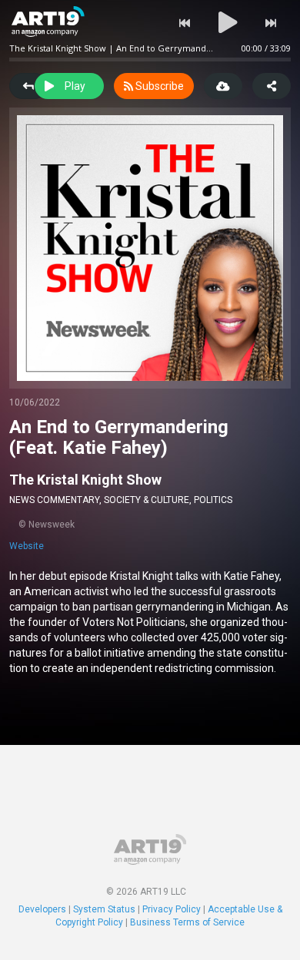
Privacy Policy (171, 909)
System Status (104, 909)
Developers (42, 909)
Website (26, 546)
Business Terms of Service (187, 922)
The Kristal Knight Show (85, 480)
